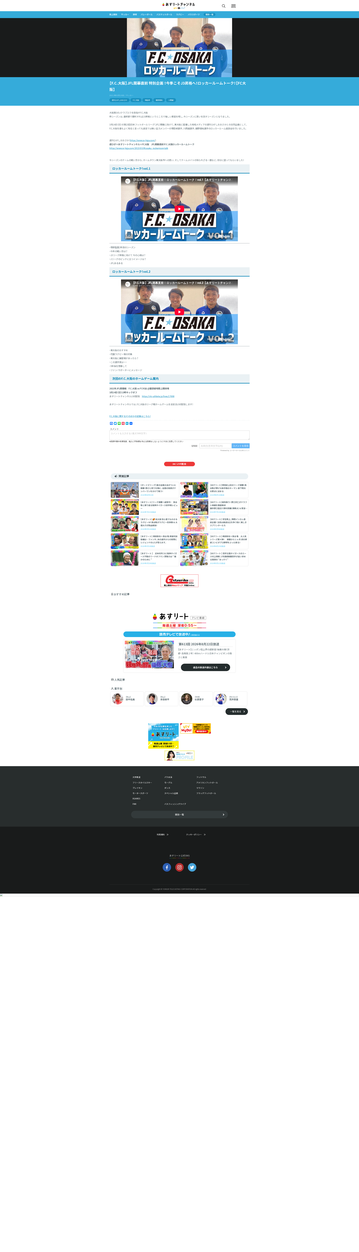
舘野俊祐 (159, 100)
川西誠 (170, 100)
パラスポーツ (194, 14)
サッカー (125, 14)
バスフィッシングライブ (175, 804)
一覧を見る (235, 711)
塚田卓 (147, 100)
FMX (134, 804)
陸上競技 (113, 14)
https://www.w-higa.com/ (142, 140)
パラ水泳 (168, 777)
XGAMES (136, 798)
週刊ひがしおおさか (119, 100)
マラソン (200, 787)
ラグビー (180, 14)
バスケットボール (164, 14)
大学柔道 (136, 777)
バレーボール (147, 14)
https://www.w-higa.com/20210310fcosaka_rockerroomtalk (138, 148)
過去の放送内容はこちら (205, 667)
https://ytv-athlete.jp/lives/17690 (158, 396)
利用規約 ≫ (165, 834)
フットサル (201, 777)
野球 (135, 14)
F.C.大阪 (136, 100)
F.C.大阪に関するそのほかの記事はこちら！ (130, 416)
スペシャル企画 (171, 793)
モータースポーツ (140, 793)
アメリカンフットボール (207, 782)
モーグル (168, 782)
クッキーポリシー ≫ (196, 835)
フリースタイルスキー (142, 782)
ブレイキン (137, 787)
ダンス (167, 787)
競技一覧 (209, 14)
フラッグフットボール (206, 793)
